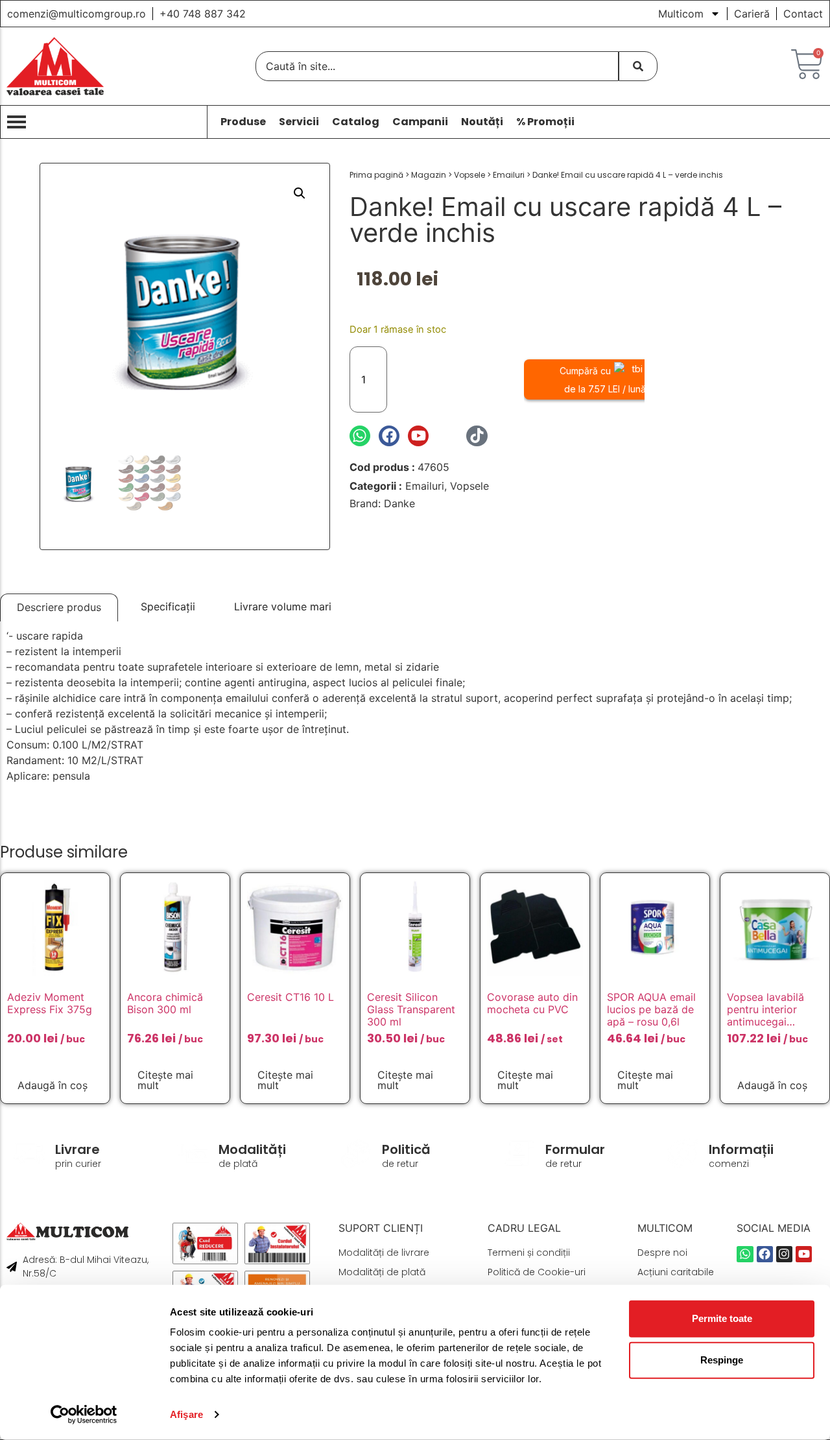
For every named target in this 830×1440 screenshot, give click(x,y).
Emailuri (509, 174)
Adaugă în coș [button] (53, 1085)
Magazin (428, 174)
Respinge (721, 1359)
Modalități (252, 1149)
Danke (399, 503)
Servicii (299, 121)
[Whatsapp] (360, 436)
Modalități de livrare (383, 1252)
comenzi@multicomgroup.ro (76, 13)
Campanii (420, 121)
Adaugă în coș (459, 379)
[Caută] (638, 66)
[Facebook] (389, 436)
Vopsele (469, 174)
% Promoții (545, 121)
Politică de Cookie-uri (537, 1272)
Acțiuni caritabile (675, 1272)
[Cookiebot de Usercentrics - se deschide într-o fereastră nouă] (84, 1414)
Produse (243, 121)
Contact (803, 13)
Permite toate (722, 1318)
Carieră (752, 13)
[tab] (59, 607)
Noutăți (482, 121)
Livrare (77, 1149)
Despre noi (662, 1252)
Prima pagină (376, 174)
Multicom (681, 13)
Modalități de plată (381, 1272)
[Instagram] (447, 436)
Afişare (186, 1414)
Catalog (355, 121)
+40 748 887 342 (203, 13)
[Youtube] (418, 436)
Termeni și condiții (529, 1252)
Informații (741, 1149)
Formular (575, 1149)
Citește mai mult (165, 1080)
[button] (299, 193)
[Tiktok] (476, 436)
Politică (406, 1149)
